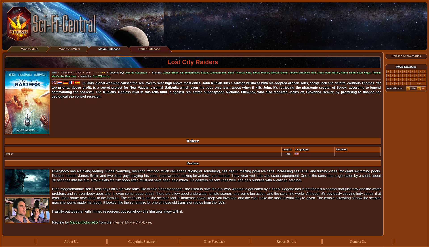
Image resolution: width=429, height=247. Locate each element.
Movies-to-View (69, 49)
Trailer (9, 154)
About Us (71, 241)
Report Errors (286, 241)
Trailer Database (149, 49)
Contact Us (358, 241)
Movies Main (29, 49)
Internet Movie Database (131, 222)
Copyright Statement (142, 241)
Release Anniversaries (406, 56)
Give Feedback (214, 241)
